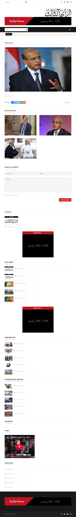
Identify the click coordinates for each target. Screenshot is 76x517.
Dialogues (9, 43)
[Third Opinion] (58, 12)
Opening (8, 212)
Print (68, 102)
